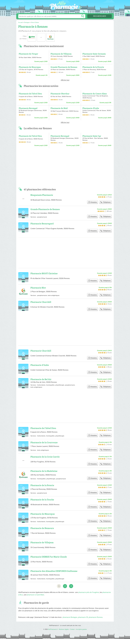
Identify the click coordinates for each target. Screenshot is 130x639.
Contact (72, 629)
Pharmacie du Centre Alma (94, 93)
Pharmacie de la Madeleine (43, 471)
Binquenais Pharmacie (41, 194)
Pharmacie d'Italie (90, 108)
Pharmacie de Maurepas (30, 67)
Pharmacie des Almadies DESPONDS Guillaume (53, 571)
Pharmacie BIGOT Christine (44, 273)
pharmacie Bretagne (70, 617)
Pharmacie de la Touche (42, 499)
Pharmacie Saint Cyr (91, 135)
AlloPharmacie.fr (65, 7)
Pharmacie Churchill (40, 301)
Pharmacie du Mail (59, 108)
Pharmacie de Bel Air (40, 379)
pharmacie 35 (83, 617)
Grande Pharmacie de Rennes (64, 67)
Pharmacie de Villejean (61, 53)
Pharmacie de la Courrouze (44, 442)
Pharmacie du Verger (28, 53)
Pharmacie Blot (38, 287)
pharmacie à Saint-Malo (35, 595)
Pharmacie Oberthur (60, 93)
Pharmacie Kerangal (28, 108)
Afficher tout (65, 80)
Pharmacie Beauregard (42, 223)
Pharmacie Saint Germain (94, 53)
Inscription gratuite (81, 629)
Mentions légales (64, 629)
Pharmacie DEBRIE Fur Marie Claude (48, 556)
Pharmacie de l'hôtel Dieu (30, 93)
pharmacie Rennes (95, 617)
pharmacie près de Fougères (88, 592)
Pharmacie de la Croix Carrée (45, 456)
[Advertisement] (65, 168)
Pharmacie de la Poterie (93, 67)
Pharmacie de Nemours (42, 528)
